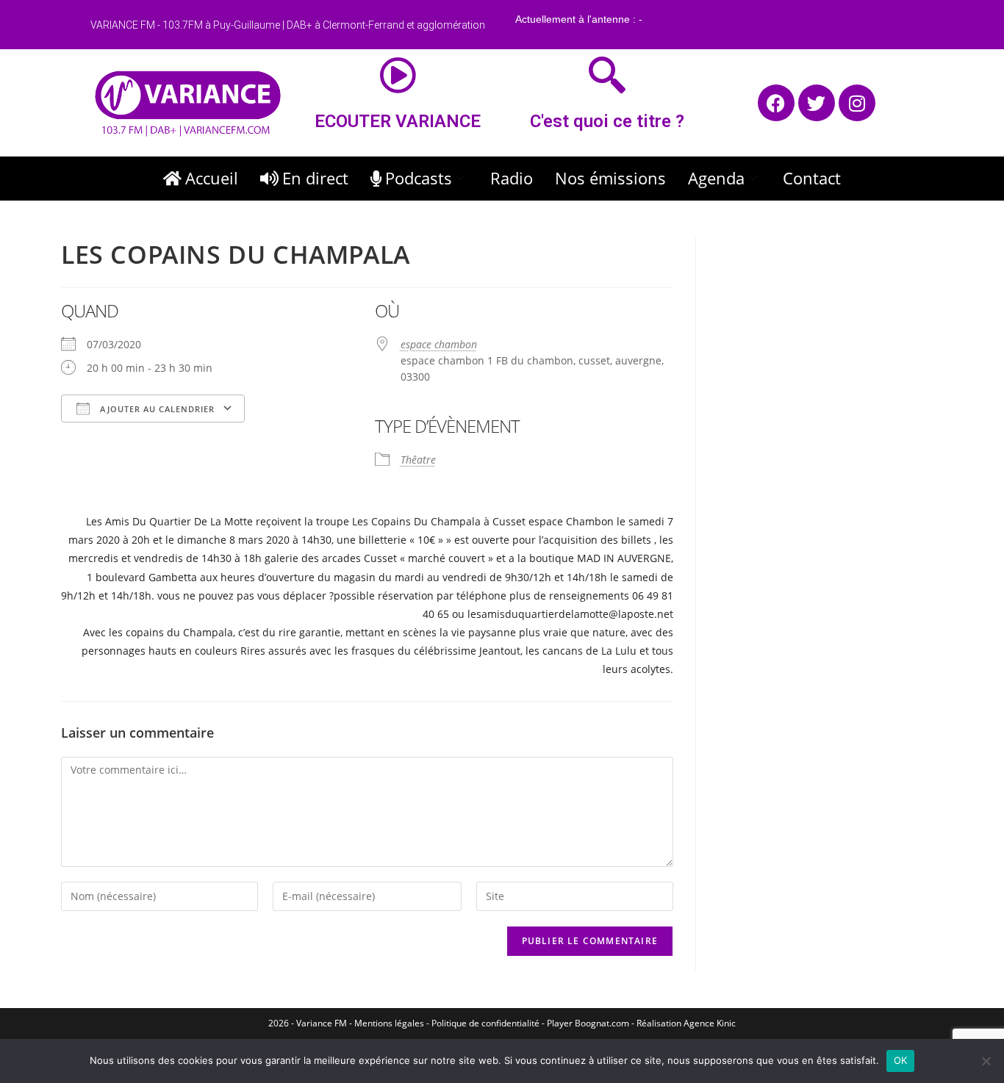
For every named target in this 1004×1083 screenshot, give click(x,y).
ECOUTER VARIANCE (398, 121)
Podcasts (418, 178)
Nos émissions (610, 178)
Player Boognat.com (588, 1023)
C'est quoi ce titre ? (607, 121)
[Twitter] (816, 102)
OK (901, 1060)
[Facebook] (776, 102)
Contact (812, 178)
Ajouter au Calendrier (156, 408)
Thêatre (418, 460)
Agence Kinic (710, 1023)
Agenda (716, 178)
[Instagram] (857, 102)
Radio (511, 178)
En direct (315, 178)
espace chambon (439, 344)
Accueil (211, 178)
